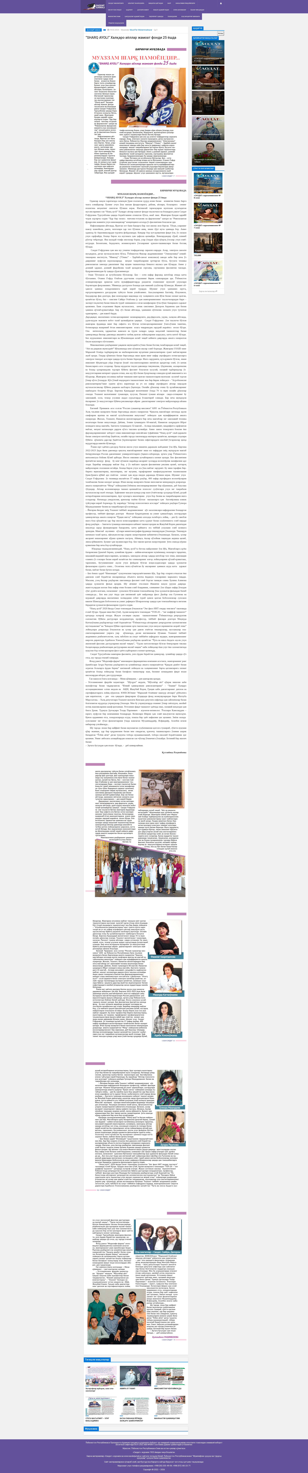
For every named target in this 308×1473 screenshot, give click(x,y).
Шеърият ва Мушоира (136, 3)
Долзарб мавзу (143, 10)
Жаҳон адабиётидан (161, 10)
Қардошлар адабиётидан (134, 16)
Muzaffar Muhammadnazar (141, 30)
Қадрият (129, 10)
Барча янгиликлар (207, 291)
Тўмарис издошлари (116, 23)
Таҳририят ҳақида (156, 16)
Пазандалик (172, 16)
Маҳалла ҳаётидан (156, 3)
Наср (169, 3)
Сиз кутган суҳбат (115, 10)
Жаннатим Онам (114, 16)
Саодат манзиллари (116, 3)
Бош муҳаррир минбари (190, 16)
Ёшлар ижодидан (197, 10)
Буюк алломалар (179, 10)
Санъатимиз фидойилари (185, 3)
